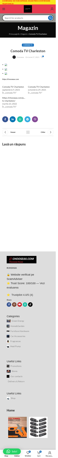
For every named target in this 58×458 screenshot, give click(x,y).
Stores (14, 371)
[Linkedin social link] (13, 119)
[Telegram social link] (27, 119)
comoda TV (27, 45)
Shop (13, 398)
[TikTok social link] (30, 304)
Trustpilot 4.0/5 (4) (22, 294)
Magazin (24, 34)
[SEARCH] (50, 17)
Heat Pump (15, 346)
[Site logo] (28, 9)
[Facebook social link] (5, 119)
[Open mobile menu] (4, 9)
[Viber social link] (35, 119)
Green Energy (18, 321)
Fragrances (15, 341)
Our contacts (16, 376)
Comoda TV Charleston (13, 87)
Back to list (28, 132)
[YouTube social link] (19, 304)
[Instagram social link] (14, 304)
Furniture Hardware (19, 331)
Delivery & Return (16, 381)
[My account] (52, 9)
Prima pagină (14, 34)
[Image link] (21, 259)
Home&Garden (17, 326)
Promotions (15, 366)
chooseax (20, 57)
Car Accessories (17, 336)
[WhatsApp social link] (20, 119)
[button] (29, 64)
